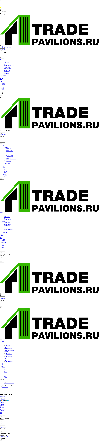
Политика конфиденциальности (4, 436)
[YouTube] (2, 93)
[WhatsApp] (6, 400)
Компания (1, 401)
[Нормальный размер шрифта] (0, 2)
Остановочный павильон (5, 72)
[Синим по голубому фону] (0, 6)
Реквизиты (3, 83)
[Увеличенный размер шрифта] (1, 3)
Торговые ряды (2, 407)
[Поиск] (1, 95)
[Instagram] (2, 92)
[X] (4, 400)
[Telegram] (8, 400)
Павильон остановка (6, 73)
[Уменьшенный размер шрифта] (0, 1)
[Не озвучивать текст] (0, 13)
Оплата (1, 79)
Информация (2, 87)
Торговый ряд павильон (7, 70)
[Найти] (1, 440)
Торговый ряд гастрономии (7, 69)
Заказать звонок (3, 251)
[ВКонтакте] (0, 400)
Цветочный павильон (6, 62)
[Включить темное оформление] (1, 143)
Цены (1, 77)
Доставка (1, 78)
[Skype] (7, 400)
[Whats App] (2, 94)
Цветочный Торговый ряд (7, 68)
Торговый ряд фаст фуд (7, 71)
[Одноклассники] (1, 400)
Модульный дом (4, 75)
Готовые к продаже (4, 74)
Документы (3, 84)
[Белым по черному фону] (0, 5)
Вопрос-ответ (6, 176)
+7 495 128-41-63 (4, 46)
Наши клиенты (4, 85)
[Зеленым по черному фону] (0, 8)
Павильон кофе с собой (7, 63)
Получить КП (2, 262)
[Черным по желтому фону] (0, 7)
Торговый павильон (3, 406)
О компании (3, 239)
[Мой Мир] (3, 400)
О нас (1, 81)
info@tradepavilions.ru (3, 49)
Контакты (1, 80)
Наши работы (4, 241)
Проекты (1, 59)
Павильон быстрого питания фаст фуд (9, 65)
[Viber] (5, 400)
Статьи (3, 90)
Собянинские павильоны (7, 64)
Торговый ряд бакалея (7, 67)
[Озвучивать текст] (0, 12)
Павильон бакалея (6, 61)
